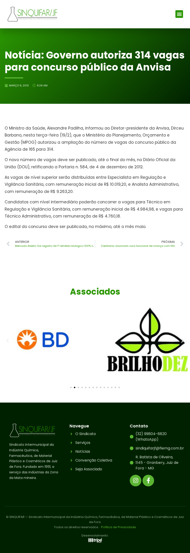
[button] (179, 14)
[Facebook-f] (148, 480)
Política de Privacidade (118, 527)
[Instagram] (135, 480)
